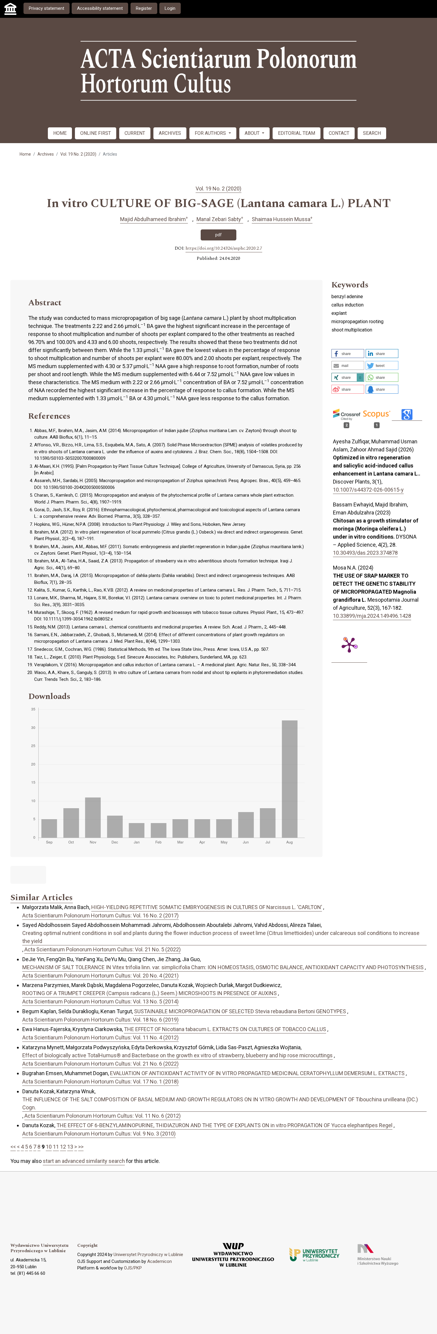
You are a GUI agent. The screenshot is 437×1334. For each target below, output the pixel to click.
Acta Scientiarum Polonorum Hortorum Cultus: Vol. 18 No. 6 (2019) (100, 1019)
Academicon (159, 1261)
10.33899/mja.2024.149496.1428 (372, 616)
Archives (45, 154)
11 (56, 1147)
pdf (218, 234)
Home (25, 154)
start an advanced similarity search (84, 1161)
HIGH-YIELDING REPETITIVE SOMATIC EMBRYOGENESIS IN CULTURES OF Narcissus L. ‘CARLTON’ (206, 907)
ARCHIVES (170, 133)
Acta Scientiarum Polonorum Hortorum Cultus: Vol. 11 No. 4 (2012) (100, 1037)
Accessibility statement (100, 8)
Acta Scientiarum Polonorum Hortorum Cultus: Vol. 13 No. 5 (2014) (100, 1001)
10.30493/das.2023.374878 (365, 553)
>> (81, 1147)
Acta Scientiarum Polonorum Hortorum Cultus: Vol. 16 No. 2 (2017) (100, 915)
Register (144, 8)
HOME (60, 133)
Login (170, 8)
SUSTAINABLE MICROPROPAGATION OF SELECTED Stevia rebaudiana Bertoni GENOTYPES (240, 1011)
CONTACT (339, 133)
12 (63, 1147)
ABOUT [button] (253, 133)
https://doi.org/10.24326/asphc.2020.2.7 (224, 248)
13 (70, 1147)
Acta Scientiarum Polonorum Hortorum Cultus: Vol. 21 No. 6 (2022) (100, 1064)
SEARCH (372, 133)
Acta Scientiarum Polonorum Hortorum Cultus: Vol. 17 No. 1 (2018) (100, 1081)
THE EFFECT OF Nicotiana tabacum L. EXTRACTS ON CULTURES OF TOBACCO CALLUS (225, 1029)
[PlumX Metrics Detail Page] (349, 644)
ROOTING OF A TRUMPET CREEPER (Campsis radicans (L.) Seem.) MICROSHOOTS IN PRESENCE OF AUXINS (149, 993)
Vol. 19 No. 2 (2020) (78, 154)
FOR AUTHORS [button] (211, 133)
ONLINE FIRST (95, 133)
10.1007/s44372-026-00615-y (368, 490)
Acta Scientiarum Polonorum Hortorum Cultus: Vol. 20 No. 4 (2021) (100, 975)
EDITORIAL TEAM (296, 133)
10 (49, 1147)
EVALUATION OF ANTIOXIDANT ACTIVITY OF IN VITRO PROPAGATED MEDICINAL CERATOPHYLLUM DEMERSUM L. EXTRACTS (257, 1073)
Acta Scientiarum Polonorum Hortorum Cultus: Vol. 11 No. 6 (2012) (102, 1116)
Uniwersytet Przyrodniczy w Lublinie (148, 1254)
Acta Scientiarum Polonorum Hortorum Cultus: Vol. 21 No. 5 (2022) (102, 949)
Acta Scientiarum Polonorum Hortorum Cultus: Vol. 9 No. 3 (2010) (99, 1133)
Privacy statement (46, 8)
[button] (347, 353)
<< (13, 1147)
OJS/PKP (133, 1268)
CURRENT (135, 133)
